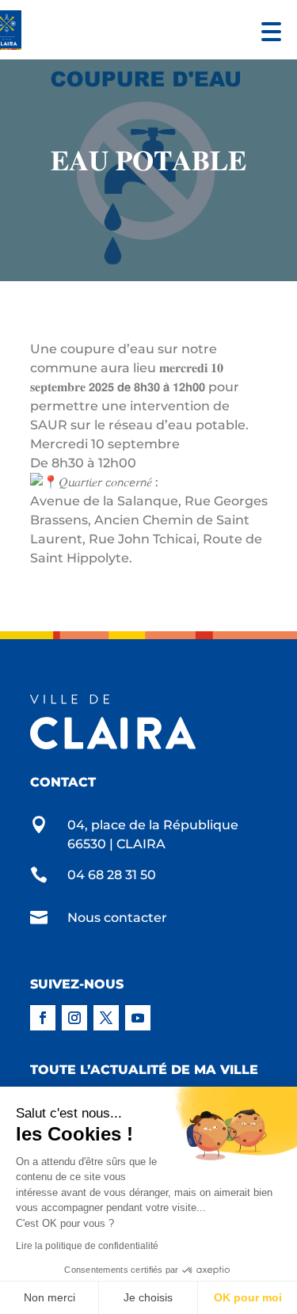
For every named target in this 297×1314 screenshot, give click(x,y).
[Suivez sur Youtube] (137, 1017)
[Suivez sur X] (106, 1017)
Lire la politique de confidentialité (87, 1245)
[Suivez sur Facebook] (42, 1017)
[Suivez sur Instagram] (74, 1017)
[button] (267, 29)
